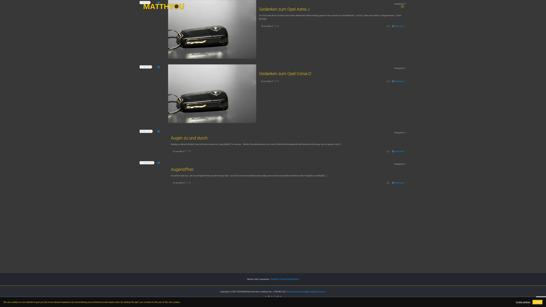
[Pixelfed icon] (275, 296)
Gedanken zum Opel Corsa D (285, 73)
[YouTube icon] (266, 296)
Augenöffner (182, 169)
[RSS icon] (272, 296)
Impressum (321, 292)
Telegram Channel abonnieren (284, 279)
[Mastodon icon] (278, 296)
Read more (399, 26)
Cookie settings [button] (523, 302)
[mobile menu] (402, 6)
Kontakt (310, 292)
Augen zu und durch (189, 137)
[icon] (269, 296)
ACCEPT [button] (537, 302)
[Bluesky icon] (280, 296)
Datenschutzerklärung (296, 292)
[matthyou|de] (163, 6)
